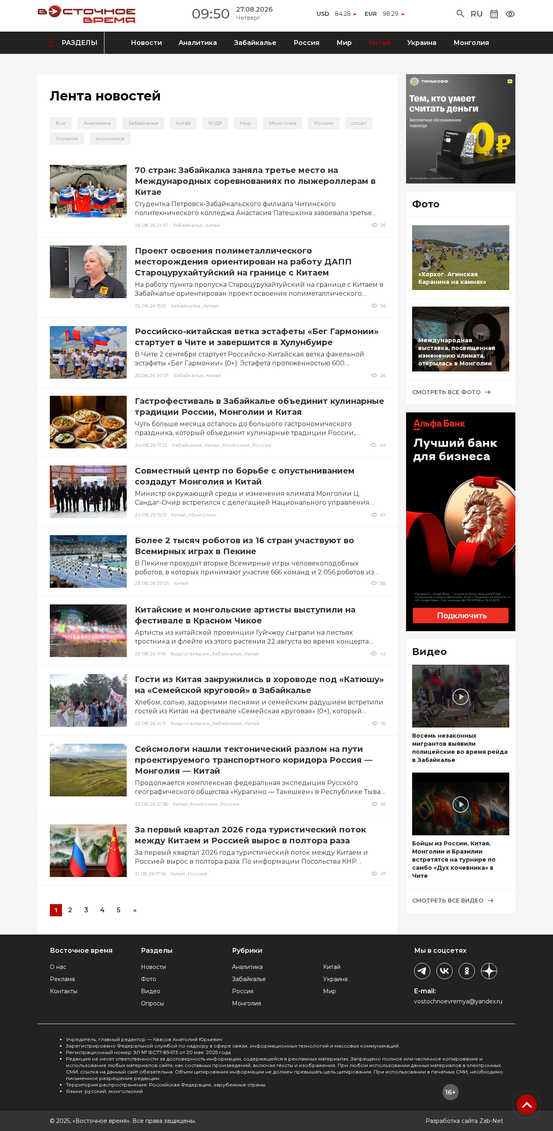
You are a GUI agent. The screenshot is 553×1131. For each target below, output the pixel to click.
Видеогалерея (189, 654)
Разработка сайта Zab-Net (464, 1121)
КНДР (215, 123)
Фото (148, 979)
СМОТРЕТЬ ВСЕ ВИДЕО (447, 900)
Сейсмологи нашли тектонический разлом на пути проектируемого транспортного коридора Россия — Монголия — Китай (253, 760)
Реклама (62, 979)
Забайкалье (255, 43)
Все (61, 123)
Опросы (152, 1003)
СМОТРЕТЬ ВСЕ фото (446, 392)
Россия (306, 43)
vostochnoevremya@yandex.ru (458, 1001)
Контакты (63, 991)
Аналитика (198, 43)
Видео (150, 991)
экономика (110, 138)
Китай (379, 43)
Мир (344, 43)
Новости (146, 43)
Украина (421, 43)
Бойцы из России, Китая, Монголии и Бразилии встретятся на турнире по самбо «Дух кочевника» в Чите (454, 859)
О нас (58, 967)
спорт (358, 123)
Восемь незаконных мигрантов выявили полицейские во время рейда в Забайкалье (460, 748)
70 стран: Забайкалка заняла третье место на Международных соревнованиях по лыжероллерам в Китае (255, 181)
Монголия (471, 43)
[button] (460, 14)
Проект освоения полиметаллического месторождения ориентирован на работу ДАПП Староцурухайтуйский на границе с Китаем (243, 261)
